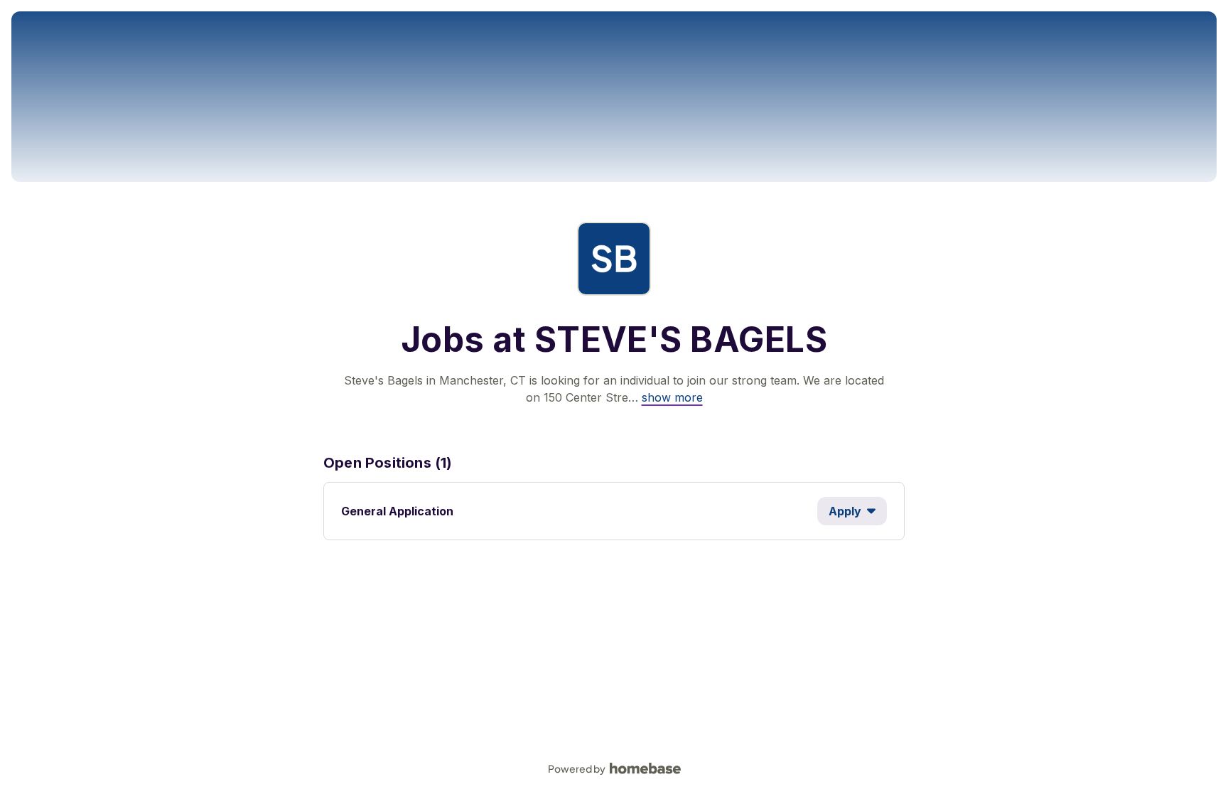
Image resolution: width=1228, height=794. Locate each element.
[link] (672, 397)
